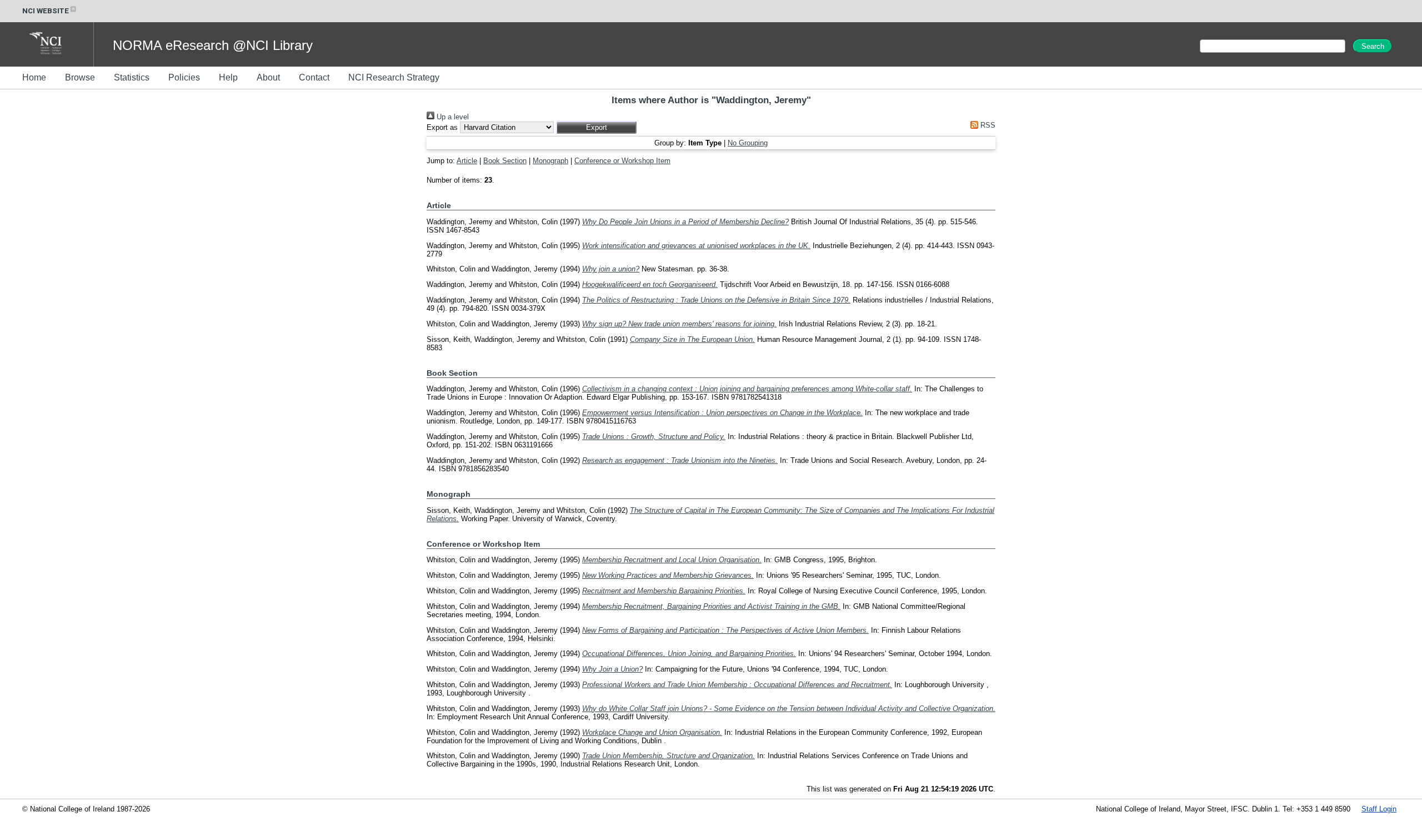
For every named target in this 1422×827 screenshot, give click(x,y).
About (268, 77)
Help (228, 77)
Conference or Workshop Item (622, 161)
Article (467, 161)
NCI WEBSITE (45, 11)
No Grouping (748, 143)
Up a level (451, 117)
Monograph (550, 161)
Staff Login (1378, 809)
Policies (184, 77)
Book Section (505, 161)
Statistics (131, 77)
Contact (314, 77)
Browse (80, 77)
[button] (596, 127)
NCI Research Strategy (393, 77)
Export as (442, 127)
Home (34, 77)
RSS (986, 125)
